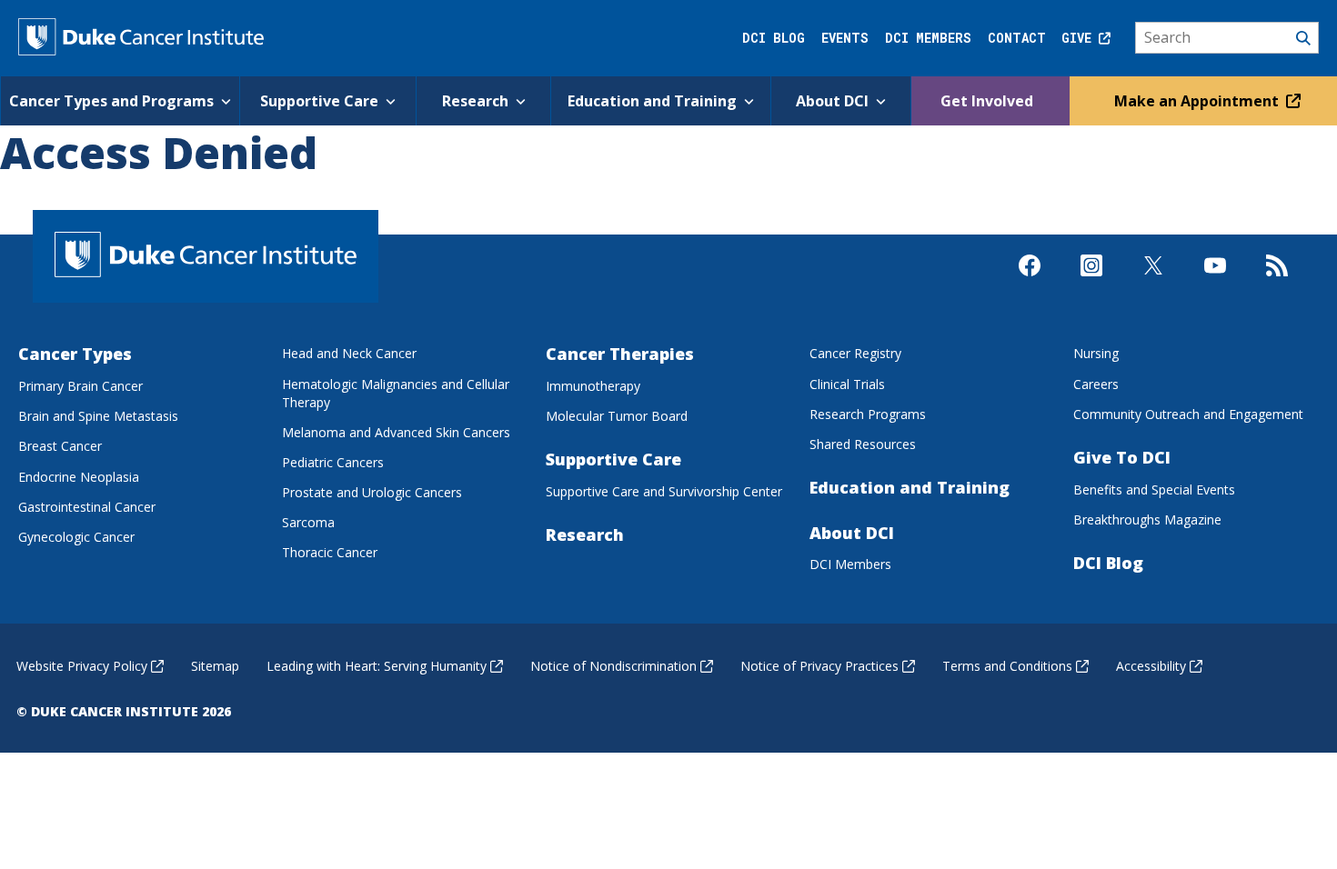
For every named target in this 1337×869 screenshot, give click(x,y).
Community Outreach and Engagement (1188, 414)
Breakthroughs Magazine (1147, 519)
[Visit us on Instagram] (1091, 281)
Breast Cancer (60, 445)
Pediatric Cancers (333, 462)
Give (1080, 37)
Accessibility (1151, 665)
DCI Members (928, 37)
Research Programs (867, 414)
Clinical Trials (847, 384)
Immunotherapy (593, 386)
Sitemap (215, 665)
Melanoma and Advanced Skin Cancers (396, 432)
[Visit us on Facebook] (1029, 281)
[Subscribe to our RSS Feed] (1277, 281)
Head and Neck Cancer (349, 353)
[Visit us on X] (1153, 281)
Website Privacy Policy (81, 665)
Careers (1096, 384)
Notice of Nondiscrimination (613, 665)
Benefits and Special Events (1154, 489)
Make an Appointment (1198, 101)
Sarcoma (308, 522)
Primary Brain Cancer (80, 386)
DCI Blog (773, 37)
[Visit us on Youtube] (1215, 281)
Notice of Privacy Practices (819, 665)
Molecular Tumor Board (617, 416)
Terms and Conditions (1007, 665)
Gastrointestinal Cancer (87, 506)
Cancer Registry (855, 353)
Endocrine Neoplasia (78, 476)
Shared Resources (862, 444)
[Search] (1227, 38)
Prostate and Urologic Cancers (372, 492)
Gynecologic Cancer (76, 536)
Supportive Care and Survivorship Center (664, 491)
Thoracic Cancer (329, 552)
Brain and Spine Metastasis (98, 416)
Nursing (1096, 353)
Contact (1017, 37)
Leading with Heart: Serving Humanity (376, 665)
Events (845, 37)
